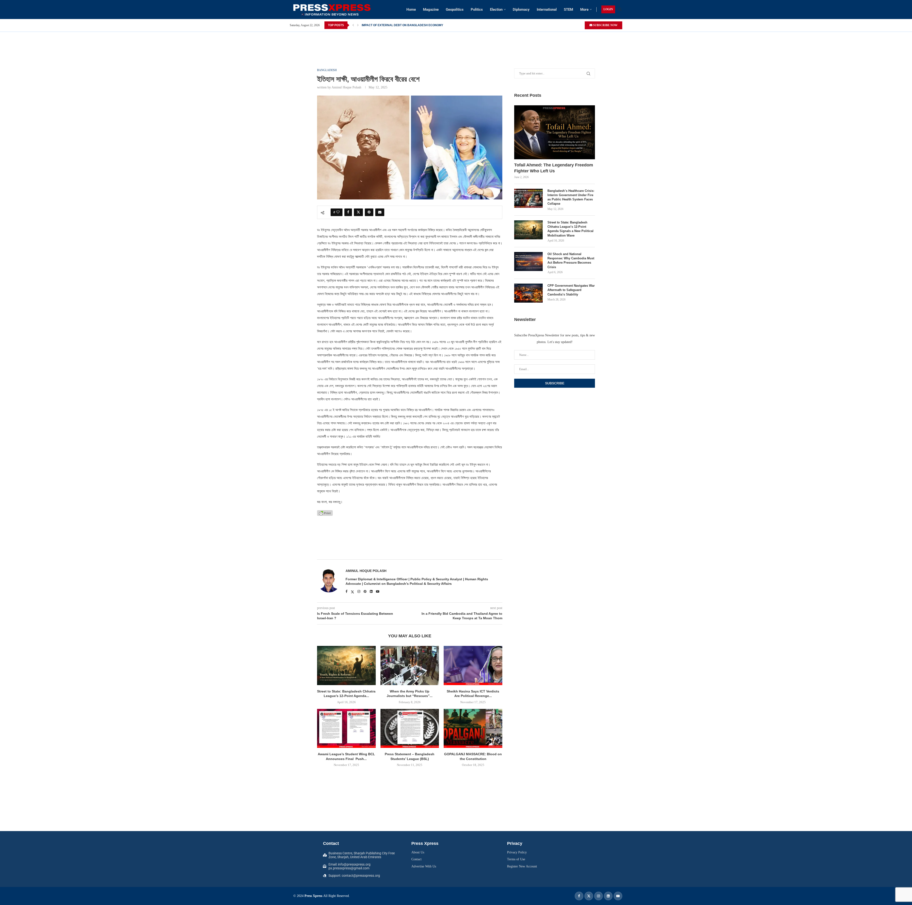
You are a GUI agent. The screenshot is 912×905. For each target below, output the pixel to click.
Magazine (431, 9)
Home (411, 9)
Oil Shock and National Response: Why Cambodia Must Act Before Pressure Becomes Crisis (570, 260)
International (547, 9)
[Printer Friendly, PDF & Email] (325, 512)
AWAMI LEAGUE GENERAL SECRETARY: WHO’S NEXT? (400, 25)
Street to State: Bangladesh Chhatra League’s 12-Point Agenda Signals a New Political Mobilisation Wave (570, 229)
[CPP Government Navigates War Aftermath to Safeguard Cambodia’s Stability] (528, 293)
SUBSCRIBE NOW (605, 25)
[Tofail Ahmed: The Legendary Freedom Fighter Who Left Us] (554, 132)
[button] (353, 25)
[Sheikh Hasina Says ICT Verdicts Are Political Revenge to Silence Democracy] (473, 665)
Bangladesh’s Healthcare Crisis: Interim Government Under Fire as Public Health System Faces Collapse (570, 197)
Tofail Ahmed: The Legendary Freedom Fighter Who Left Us (553, 168)
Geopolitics (455, 9)
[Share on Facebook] (348, 212)
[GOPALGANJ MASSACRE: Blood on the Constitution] (473, 728)
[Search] (620, 9)
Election (496, 9)
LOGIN (608, 9)
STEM (568, 9)
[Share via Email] (379, 212)
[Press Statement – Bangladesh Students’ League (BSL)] (409, 728)
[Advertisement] (456, 42)
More (584, 9)
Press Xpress (313, 896)
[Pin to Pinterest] (369, 212)
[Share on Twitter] (358, 212)
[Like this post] (338, 212)
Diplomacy (521, 9)
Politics (477, 9)
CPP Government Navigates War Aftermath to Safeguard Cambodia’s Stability (571, 290)
